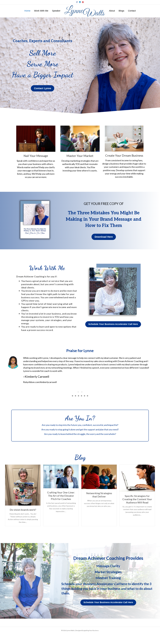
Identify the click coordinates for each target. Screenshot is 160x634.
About (112, 11)
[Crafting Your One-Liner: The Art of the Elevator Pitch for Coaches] (61, 476)
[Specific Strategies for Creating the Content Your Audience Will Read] (137, 478)
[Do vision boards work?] (22, 484)
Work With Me (41, 11)
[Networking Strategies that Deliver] (99, 476)
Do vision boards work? (23, 509)
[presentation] (78, 392)
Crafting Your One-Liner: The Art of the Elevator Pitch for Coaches (61, 495)
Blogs (121, 11)
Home (27, 11)
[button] (72, 396)
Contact (132, 11)
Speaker (56, 11)
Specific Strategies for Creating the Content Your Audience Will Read (137, 499)
